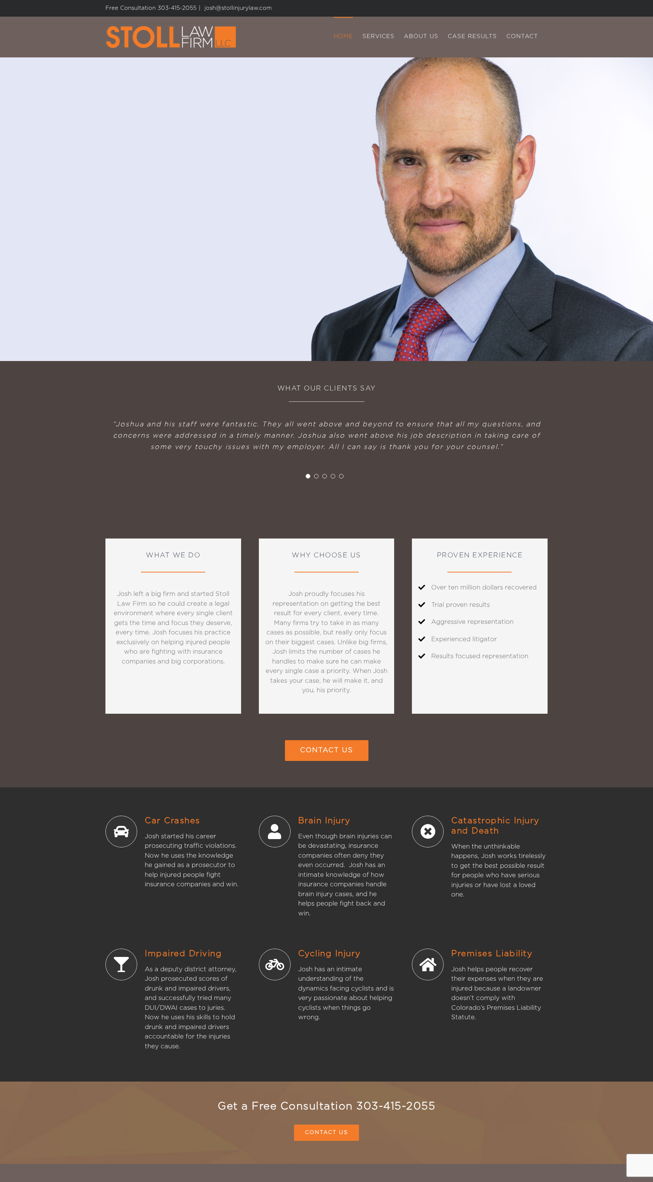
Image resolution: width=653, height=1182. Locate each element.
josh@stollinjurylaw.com (237, 8)
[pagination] (308, 476)
